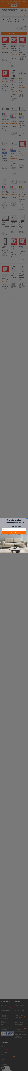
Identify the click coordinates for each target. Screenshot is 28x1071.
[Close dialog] (27, 518)
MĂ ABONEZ (14, 532)
